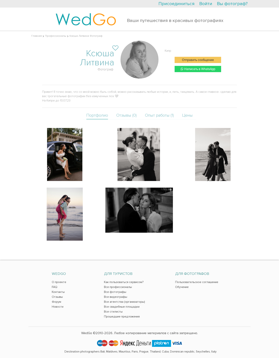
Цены (187, 115)
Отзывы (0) (126, 115)
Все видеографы (115, 297)
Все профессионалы (118, 287)
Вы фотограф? (232, 3)
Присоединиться (176, 3)
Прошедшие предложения (122, 316)
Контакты (58, 292)
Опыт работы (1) (159, 115)
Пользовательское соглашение (196, 282)
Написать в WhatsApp (199, 69)
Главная (36, 35)
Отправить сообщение (198, 60)
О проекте (59, 282)
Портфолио (97, 115)
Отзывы (57, 297)
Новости (57, 307)
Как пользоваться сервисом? (124, 282)
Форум (56, 302)
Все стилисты (113, 312)
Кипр (168, 51)
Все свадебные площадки (122, 307)
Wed (86, 19)
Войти (205, 3)
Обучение (182, 287)
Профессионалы (55, 35)
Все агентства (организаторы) (124, 302)
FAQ (54, 287)
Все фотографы (115, 292)
